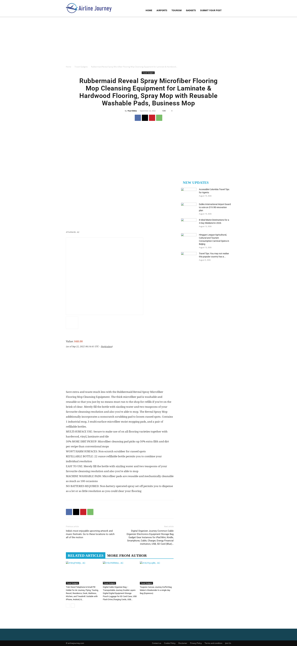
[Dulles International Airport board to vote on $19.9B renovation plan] (188, 208)
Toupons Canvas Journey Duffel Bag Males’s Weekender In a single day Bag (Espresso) (156, 590)
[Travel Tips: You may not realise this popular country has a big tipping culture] (188, 257)
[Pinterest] (152, 118)
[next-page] (73, 606)
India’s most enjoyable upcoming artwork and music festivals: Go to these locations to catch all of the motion (90, 534)
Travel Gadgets (81, 66)
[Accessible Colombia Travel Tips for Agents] (188, 193)
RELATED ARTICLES (85, 556)
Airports (162, 10)
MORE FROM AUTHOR (127, 556)
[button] (227, 10)
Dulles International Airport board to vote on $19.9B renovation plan (215, 207)
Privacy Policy (196, 643)
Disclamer (182, 643)
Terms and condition (213, 643)
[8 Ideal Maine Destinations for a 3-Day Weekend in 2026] (188, 223)
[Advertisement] (148, 42)
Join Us (228, 643)
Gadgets (191, 10)
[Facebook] (138, 118)
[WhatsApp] (159, 118)
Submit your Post (211, 10)
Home (149, 10)
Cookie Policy (169, 643)
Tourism (177, 10)
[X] (145, 118)
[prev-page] (68, 606)
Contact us (156, 643)
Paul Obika (132, 111)
